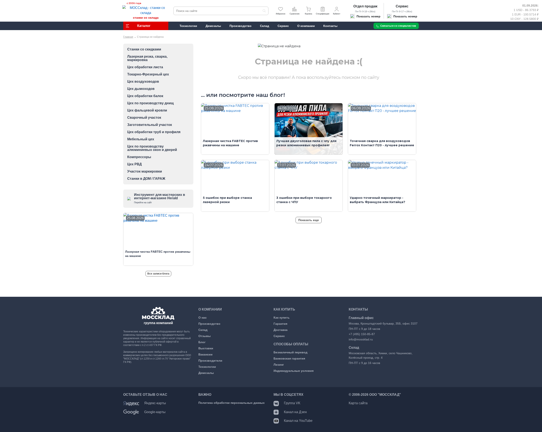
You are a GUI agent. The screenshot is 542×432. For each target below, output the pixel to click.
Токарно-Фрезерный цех (148, 74)
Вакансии (205, 354)
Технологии (207, 366)
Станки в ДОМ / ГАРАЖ (146, 178)
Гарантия (280, 323)
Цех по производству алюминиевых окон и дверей (152, 148)
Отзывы (204, 336)
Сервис (402, 6)
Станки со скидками (144, 49)
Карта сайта (358, 403)
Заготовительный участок (149, 125)
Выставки (205, 348)
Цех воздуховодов (143, 81)
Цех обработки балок (145, 96)
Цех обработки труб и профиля (153, 132)
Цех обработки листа (145, 67)
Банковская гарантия (289, 358)
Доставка (281, 330)
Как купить (282, 317)
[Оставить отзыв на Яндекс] (131, 403)
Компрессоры (139, 157)
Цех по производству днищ (150, 103)
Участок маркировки (144, 171)
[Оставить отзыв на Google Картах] (131, 412)
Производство (209, 323)
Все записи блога (158, 273)
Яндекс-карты (155, 403)
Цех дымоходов (141, 89)
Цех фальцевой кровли (147, 110)
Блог (202, 342)
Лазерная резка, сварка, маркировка (147, 58)
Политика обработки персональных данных (231, 402)
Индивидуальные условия (294, 370)
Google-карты (155, 412)
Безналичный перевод (290, 352)
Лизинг (279, 364)
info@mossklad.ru (361, 339)
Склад (202, 330)
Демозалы (206, 373)
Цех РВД (134, 164)
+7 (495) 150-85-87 (362, 334)
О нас (202, 317)
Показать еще (308, 220)
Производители (210, 360)
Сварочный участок (144, 117)
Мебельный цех (140, 139)
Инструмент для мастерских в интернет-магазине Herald (159, 198)
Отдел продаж (365, 6)
